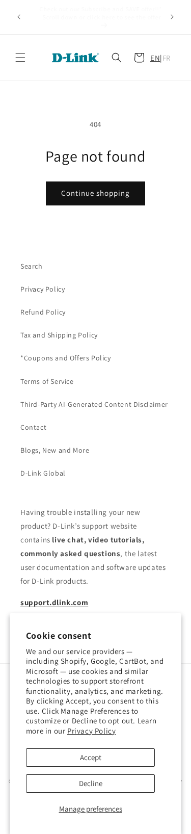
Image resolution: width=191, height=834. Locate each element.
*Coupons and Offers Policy (65, 357)
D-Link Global (43, 473)
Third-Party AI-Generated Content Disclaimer (94, 404)
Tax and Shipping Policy (59, 335)
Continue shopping (95, 193)
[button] (20, 57)
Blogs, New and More (54, 450)
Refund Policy (43, 312)
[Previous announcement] (19, 17)
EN (155, 58)
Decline (90, 783)
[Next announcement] (172, 17)
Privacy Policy (91, 731)
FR (166, 58)
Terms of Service (47, 381)
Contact (33, 427)
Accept (90, 757)
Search (31, 266)
